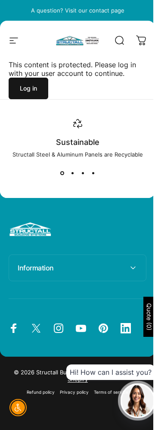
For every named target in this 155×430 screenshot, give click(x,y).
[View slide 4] (93, 173)
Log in (28, 88)
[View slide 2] (72, 173)
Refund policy (38, 392)
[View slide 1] (62, 173)
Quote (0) (142, 316)
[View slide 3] (83, 173)
